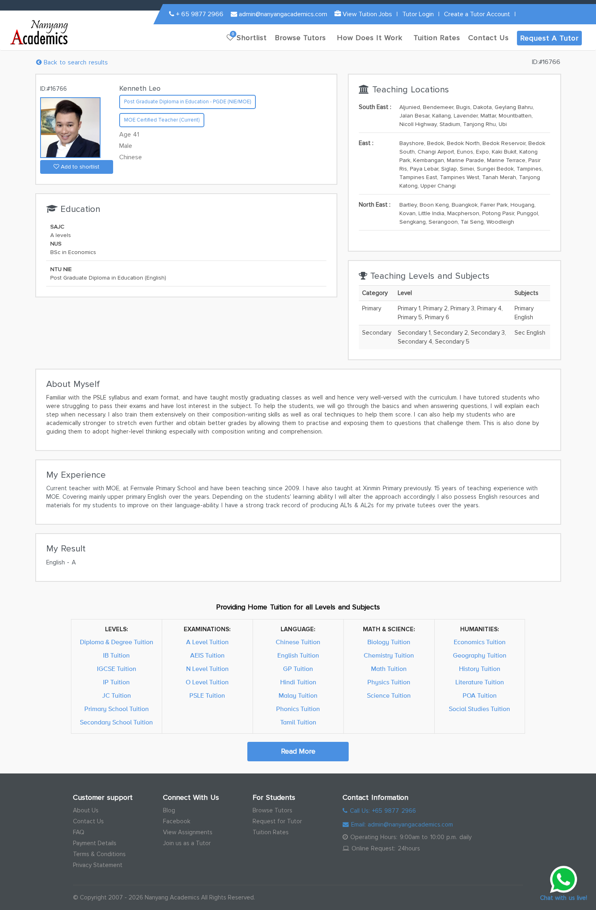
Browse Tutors (272, 810)
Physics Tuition (388, 682)
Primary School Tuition (116, 709)
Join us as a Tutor (187, 843)
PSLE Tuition (207, 696)
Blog (169, 810)
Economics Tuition (480, 642)
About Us (86, 810)
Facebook (176, 821)
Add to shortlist (79, 166)
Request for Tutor (277, 821)
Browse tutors (300, 37)
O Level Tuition (207, 682)
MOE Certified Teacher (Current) (161, 120)
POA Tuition (480, 696)
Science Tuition (389, 696)
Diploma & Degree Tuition (116, 642)
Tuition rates (437, 37)
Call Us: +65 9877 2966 (381, 810)
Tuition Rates (271, 832)
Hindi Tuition (298, 682)
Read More (298, 751)
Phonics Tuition (298, 709)
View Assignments (187, 832)
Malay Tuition (298, 696)
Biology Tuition (388, 642)
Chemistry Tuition (389, 656)
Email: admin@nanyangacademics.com (401, 824)
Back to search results (75, 62)
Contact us (488, 37)
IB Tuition (116, 656)
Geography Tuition (479, 656)
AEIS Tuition (207, 656)
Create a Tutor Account (477, 14)
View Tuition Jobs (366, 14)
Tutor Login (418, 14)
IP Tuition (116, 682)
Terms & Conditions (99, 854)
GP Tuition (298, 669)
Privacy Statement (97, 865)
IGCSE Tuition (116, 669)
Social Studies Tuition (479, 709)
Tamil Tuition (298, 722)
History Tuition (479, 669)
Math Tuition (389, 669)
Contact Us (88, 821)
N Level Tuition (207, 669)
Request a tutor (549, 38)
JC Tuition (116, 696)
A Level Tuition (207, 642)
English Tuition (298, 656)
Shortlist (249, 37)
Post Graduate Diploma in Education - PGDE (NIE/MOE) (187, 101)
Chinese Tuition (298, 642)
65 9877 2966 (199, 14)
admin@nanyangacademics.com (282, 14)
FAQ (78, 832)
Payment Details (94, 843)
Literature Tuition (479, 682)
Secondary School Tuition (116, 722)
